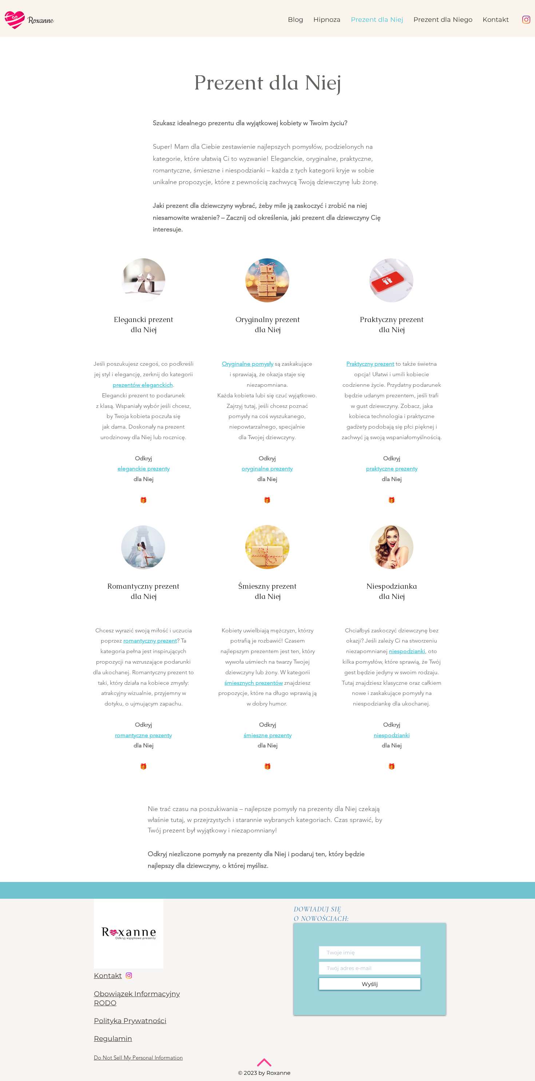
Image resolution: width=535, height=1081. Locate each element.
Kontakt (108, 975)
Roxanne (41, 20)
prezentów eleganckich (143, 384)
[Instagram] (526, 20)
